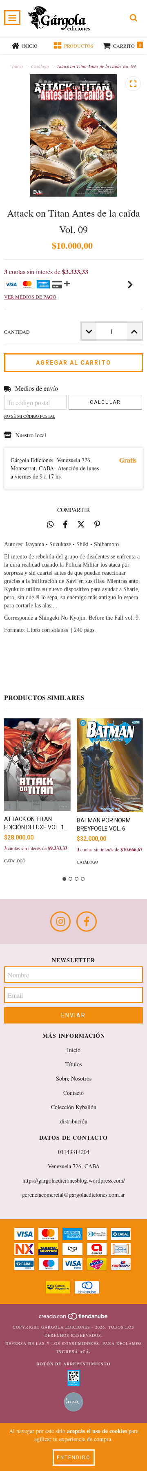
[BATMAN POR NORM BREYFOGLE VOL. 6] (110, 765)
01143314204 (73, 1152)
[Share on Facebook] (65, 524)
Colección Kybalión (73, 1107)
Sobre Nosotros (73, 1078)
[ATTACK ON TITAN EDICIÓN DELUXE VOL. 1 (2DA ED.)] (37, 764)
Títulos (73, 1064)
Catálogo (40, 66)
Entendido (74, 1457)
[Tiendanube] (73, 1319)
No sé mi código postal (29, 416)
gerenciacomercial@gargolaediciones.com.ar (73, 1195)
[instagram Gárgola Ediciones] (60, 921)
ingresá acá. (73, 1351)
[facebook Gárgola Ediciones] (86, 921)
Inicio (17, 66)
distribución (73, 1121)
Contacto (73, 1093)
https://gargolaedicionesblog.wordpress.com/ (73, 1180)
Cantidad (17, 331)
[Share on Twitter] (81, 524)
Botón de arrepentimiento (73, 1364)
